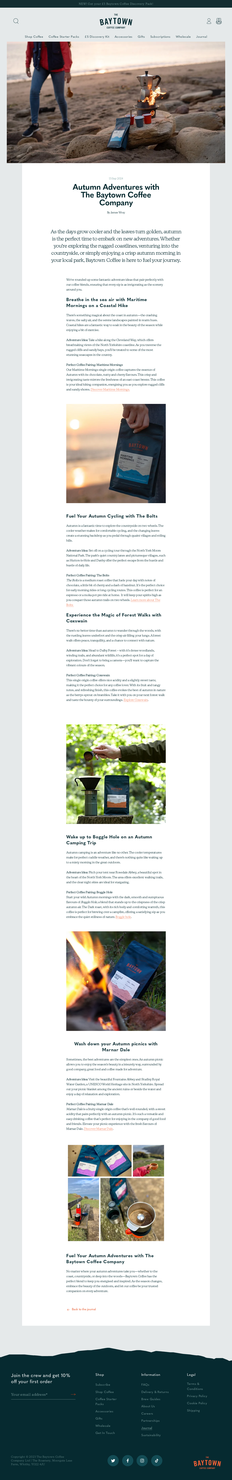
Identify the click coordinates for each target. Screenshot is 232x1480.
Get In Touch (105, 1433)
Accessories (104, 1411)
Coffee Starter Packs (106, 1402)
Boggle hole (123, 917)
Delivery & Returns (155, 1392)
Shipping (193, 1410)
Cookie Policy (197, 1403)
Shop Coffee (104, 1392)
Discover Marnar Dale (98, 1128)
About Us (148, 1406)
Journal (146, 1428)
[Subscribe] (73, 1394)
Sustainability (151, 1435)
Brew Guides (150, 1399)
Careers (147, 1413)
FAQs (145, 1385)
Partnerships (150, 1421)
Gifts (99, 1418)
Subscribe (102, 1385)
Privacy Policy (197, 1396)
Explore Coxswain (136, 700)
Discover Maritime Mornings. (110, 389)
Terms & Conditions (195, 1386)
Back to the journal (84, 1309)
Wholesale (103, 1426)
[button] (16, 21)
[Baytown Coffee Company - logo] (116, 21)
